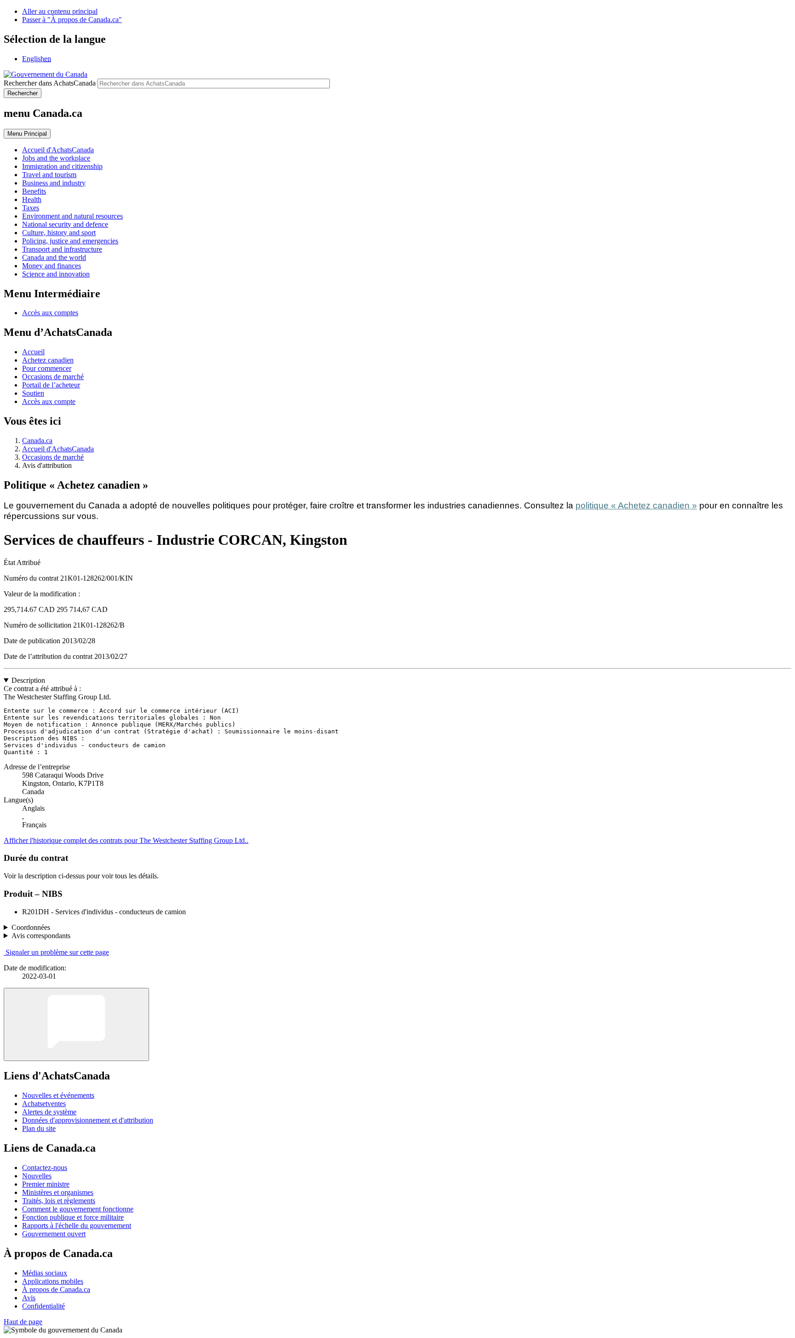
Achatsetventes (44, 1103)
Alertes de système (49, 1112)
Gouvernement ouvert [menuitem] (54, 1234)
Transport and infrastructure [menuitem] (62, 249)
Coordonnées (31, 927)
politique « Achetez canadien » (636, 505)
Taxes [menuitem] (30, 208)
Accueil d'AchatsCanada (58, 449)
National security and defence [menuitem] (65, 224)
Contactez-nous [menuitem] (44, 1167)
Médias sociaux (44, 1273)
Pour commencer (46, 368)
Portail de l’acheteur (51, 385)
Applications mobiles (52, 1281)
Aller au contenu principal (60, 11)
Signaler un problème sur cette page (57, 952)
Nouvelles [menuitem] (37, 1176)
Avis (28, 1298)
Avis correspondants (41, 936)
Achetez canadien (48, 360)
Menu (27, 133)
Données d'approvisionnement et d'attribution (87, 1120)
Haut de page (23, 1322)
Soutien (33, 393)
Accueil (33, 352)
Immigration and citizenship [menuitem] (62, 166)
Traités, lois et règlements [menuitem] (58, 1201)
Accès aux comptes (50, 313)
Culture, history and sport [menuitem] (59, 232)
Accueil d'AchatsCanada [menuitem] (58, 150)
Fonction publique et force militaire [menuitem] (73, 1217)
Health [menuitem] (31, 199)
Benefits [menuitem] (34, 191)
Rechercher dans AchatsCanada (50, 83)
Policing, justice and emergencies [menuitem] (70, 241)
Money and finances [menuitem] (51, 266)
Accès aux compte (48, 401)
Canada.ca (37, 440)
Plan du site (39, 1128)
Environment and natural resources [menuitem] (72, 216)
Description (28, 680)
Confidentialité (43, 1306)
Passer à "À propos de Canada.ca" (72, 19)
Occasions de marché (53, 377)
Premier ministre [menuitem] (45, 1184)
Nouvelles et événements (58, 1095)
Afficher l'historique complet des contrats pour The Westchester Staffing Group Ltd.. (126, 840)
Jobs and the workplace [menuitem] (56, 158)
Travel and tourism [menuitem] (49, 175)
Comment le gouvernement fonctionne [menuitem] (77, 1209)
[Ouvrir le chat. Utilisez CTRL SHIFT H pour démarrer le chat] (76, 1024)
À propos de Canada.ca (56, 1289)
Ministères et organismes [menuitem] (57, 1192)
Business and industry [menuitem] (54, 183)
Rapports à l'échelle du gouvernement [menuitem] (76, 1225)
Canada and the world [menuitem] (54, 257)
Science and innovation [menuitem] (56, 274)
